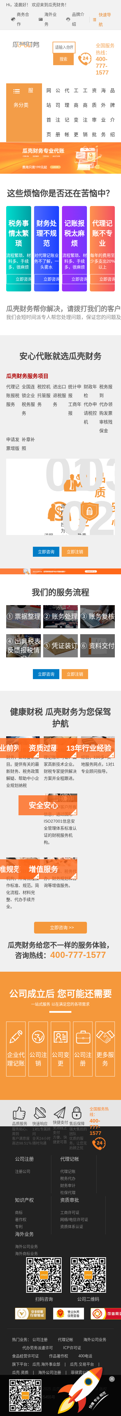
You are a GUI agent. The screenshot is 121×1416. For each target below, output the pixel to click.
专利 (19, 1226)
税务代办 (67, 1178)
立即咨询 (24, 279)
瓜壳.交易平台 (82, 1364)
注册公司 (22, 1171)
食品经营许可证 (25, 1356)
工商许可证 (69, 1212)
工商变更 (76, 112)
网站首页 (48, 112)
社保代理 (67, 1192)
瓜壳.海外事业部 (46, 1364)
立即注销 (75, 551)
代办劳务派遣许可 (37, 1348)
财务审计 (67, 1185)
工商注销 (85, 112)
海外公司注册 (49, 1372)
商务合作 (23, 19)
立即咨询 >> (62, 927)
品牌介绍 (78, 19)
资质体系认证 (71, 1226)
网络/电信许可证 (74, 1219)
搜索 (63, 59)
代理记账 (67, 1171)
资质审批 (94, 112)
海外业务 (50, 19)
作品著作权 (58, 1356)
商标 (19, 1212)
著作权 (20, 1219)
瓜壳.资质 (20, 1372)
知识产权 (24, 1200)
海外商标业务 (26, 1253)
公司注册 (58, 112)
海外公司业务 (26, 1246)
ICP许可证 (72, 1348)
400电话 (85, 1356)
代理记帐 (67, 112)
